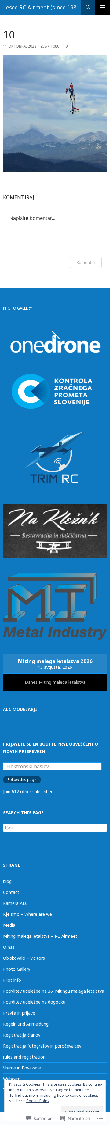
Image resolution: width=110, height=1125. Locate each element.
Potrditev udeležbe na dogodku (34, 1002)
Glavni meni (102, 7)
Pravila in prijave (19, 1013)
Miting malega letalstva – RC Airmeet (40, 936)
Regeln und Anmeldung (26, 1024)
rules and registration (24, 1057)
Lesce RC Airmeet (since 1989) (42, 7)
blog (7, 881)
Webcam (11, 1079)
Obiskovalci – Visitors (24, 958)
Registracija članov (21, 1035)
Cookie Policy (38, 1100)
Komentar (85, 262)
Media (9, 925)
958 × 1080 (49, 46)
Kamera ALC (15, 903)
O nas (9, 947)
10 (65, 46)
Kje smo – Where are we (27, 914)
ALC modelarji (20, 709)
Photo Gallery (17, 308)
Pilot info (12, 980)
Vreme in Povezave (22, 1068)
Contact (11, 892)
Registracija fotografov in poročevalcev (42, 1046)
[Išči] (55, 828)
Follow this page (22, 779)
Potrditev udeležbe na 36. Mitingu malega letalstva (53, 991)
